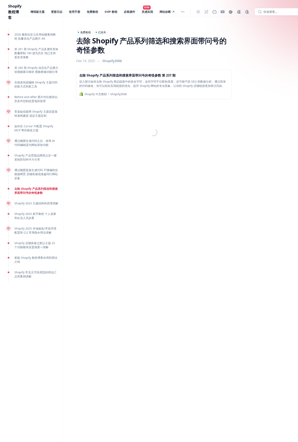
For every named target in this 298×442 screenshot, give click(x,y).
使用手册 (74, 12)
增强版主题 (37, 12)
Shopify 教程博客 (14, 12)
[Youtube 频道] (222, 11)
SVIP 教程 (111, 12)
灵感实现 (147, 12)
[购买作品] (230, 11)
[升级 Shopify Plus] (238, 11)
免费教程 (92, 12)
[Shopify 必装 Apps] (206, 11)
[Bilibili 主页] (214, 11)
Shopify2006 (112, 61)
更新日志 (56, 12)
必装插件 (129, 12)
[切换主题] (198, 11)
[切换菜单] (182, 11)
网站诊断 (165, 12)
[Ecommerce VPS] (247, 11)
